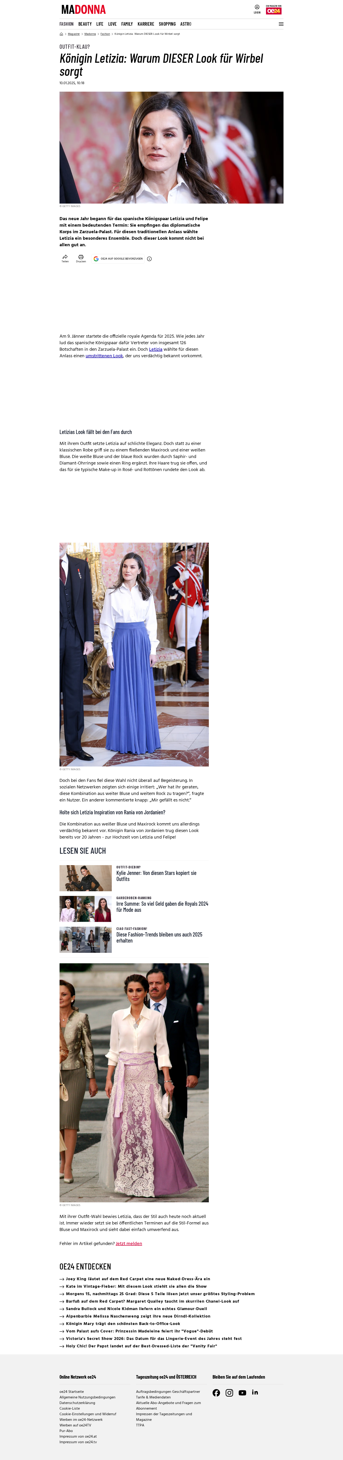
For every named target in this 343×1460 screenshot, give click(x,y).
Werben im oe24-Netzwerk (81, 1420)
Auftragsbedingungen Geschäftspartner (168, 1392)
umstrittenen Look (104, 356)
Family (127, 24)
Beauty (85, 24)
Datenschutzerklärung (77, 1403)
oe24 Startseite (72, 1392)
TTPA (140, 1425)
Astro (185, 24)
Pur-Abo (66, 1431)
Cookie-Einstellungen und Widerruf (88, 1414)
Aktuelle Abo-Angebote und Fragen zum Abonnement (168, 1406)
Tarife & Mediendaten (153, 1397)
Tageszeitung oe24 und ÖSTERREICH (166, 1377)
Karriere (146, 24)
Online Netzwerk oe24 (78, 1377)
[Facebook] (216, 1393)
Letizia (155, 349)
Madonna (90, 34)
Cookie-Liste (70, 1409)
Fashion (67, 24)
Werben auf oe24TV (75, 1425)
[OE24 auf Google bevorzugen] (149, 259)
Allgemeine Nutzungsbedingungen (88, 1397)
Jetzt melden (129, 1244)
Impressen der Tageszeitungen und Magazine (164, 1417)
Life (100, 24)
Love (112, 24)
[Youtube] (242, 1393)
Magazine (74, 34)
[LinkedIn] (255, 1393)
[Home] (61, 34)
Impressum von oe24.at (78, 1437)
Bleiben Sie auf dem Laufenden (239, 1377)
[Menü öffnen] (280, 24)
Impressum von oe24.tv (78, 1442)
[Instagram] (229, 1393)
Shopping (167, 24)
